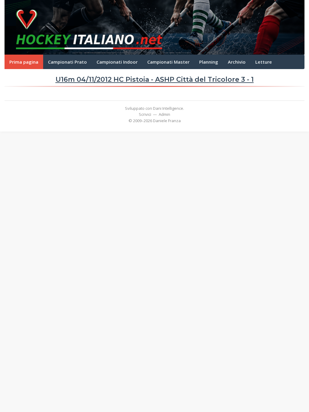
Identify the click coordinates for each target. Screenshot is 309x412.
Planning (208, 62)
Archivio (237, 62)
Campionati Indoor (117, 62)
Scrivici (145, 114)
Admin (164, 114)
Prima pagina (23, 62)
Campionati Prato (67, 62)
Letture (263, 62)
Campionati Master (168, 62)
